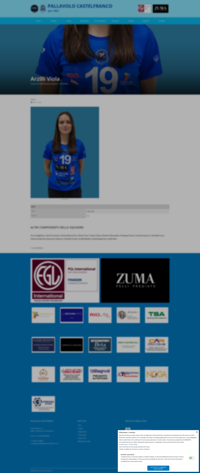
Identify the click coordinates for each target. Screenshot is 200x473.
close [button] (196, 432)
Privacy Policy (133, 444)
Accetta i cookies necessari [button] (158, 468)
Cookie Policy (123, 444)
